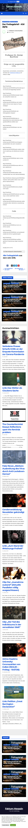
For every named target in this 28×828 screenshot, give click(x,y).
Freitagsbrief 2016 (13, 21)
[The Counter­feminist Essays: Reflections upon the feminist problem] (14, 421)
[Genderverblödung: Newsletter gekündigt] (14, 506)
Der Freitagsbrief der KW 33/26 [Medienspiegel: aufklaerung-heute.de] (12, 314)
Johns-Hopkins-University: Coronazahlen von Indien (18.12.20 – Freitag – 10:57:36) (11, 664)
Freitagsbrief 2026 (14, 283)
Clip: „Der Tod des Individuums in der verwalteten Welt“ (11, 624)
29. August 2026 (8, 750)
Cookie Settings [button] (5, 825)
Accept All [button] (13, 825)
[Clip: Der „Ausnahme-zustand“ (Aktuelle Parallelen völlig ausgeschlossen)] (14, 578)
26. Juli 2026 (7, 794)
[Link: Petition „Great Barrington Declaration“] (14, 698)
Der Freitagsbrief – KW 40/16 (9, 269)
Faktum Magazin (14, 6)
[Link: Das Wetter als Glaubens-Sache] (14, 384)
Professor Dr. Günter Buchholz (15, 30)
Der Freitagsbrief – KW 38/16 (19, 269)
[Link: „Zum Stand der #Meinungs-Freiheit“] (14, 542)
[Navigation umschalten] (26, 13)
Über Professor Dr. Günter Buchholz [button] (13, 251)
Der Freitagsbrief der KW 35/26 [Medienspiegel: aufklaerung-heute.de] (12, 286)
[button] (23, 13)
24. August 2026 (8, 765)
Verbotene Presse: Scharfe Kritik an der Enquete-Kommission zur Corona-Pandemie (13, 350)
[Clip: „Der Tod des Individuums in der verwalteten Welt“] (14, 618)
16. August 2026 (8, 780)
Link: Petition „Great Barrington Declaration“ (12, 704)
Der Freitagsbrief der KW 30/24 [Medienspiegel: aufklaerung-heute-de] (12, 792)
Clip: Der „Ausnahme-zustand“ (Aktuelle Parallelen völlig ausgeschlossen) (13, 586)
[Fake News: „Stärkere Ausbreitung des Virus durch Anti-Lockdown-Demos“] (14, 462)
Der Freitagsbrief (6, 21)
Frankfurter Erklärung (15, 72)
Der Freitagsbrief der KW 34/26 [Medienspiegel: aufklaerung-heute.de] (12, 300)
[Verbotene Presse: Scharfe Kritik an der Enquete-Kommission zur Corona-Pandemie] (14, 343)
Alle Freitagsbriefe (11, 255)
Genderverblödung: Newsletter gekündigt (13, 510)
